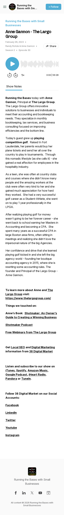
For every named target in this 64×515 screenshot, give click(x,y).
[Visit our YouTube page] (40, 493)
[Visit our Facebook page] (15, 493)
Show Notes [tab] (14, 86)
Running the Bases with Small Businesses (27, 7)
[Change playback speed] (22, 75)
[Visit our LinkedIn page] (24, 493)
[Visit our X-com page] (32, 493)
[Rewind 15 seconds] (9, 75)
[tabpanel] (32, 272)
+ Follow (53, 6)
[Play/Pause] (12, 64)
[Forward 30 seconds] (15, 75)
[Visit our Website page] (48, 493)
